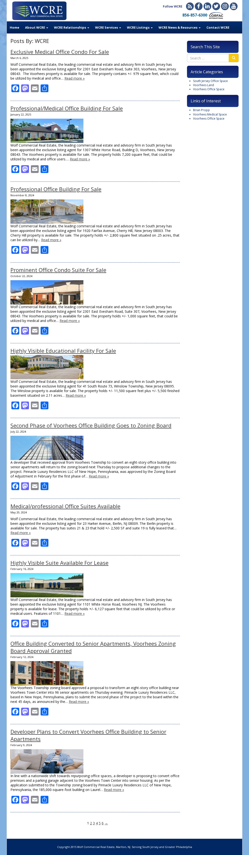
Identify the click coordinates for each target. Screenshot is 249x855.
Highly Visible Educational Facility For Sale (63, 350)
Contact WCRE (217, 27)
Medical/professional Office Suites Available (65, 506)
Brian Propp (201, 110)
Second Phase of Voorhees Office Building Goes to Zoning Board (90, 425)
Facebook (199, 6)
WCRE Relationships (70, 27)
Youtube (234, 6)
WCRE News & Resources (178, 27)
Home (14, 27)
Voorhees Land (203, 85)
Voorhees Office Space (208, 89)
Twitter (216, 6)
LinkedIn (207, 6)
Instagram (225, 6)
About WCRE (35, 27)
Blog (190, 6)
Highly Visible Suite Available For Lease (59, 562)
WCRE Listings (138, 27)
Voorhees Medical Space (210, 114)
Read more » (74, 78)
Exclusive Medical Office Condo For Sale (59, 51)
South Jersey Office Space (210, 81)
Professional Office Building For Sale (55, 189)
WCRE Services (107, 27)
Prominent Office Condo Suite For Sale (58, 269)
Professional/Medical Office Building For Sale (66, 108)
